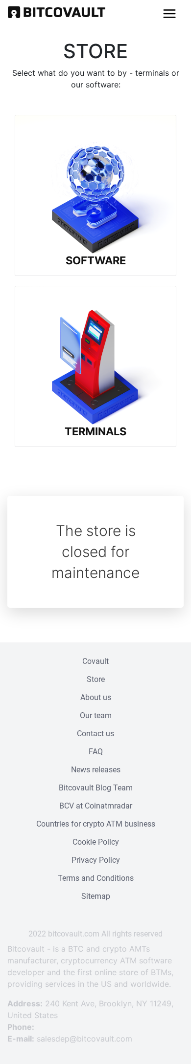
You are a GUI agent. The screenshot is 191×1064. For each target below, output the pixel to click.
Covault (95, 661)
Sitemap (95, 896)
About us (95, 697)
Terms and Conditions (96, 878)
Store (96, 679)
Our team (96, 715)
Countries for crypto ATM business (95, 824)
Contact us (95, 733)
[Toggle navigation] (169, 13)
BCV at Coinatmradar (95, 805)
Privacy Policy (96, 860)
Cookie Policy (95, 842)
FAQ (96, 751)
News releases (95, 769)
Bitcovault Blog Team (96, 787)
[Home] (56, 13)
